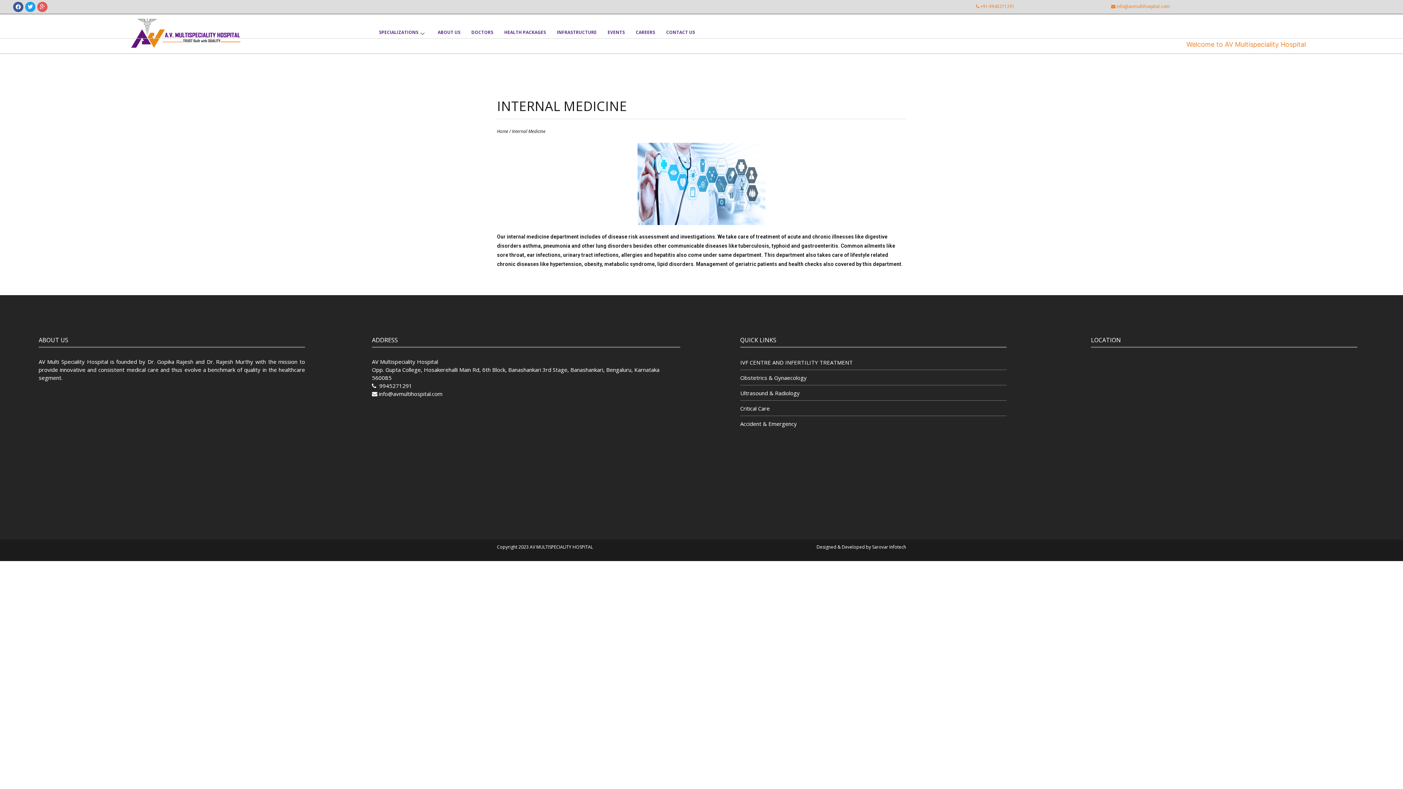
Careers (645, 32)
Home (502, 131)
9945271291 (395, 385)
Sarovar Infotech (889, 547)
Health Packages (525, 32)
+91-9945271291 (997, 6)
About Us (449, 32)
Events (616, 32)
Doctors (482, 32)
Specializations (398, 32)
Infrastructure (577, 32)
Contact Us (680, 32)
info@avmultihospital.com (1143, 6)
